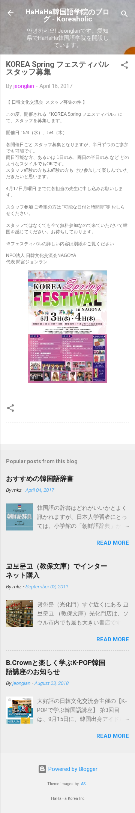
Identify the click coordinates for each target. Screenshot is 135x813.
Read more (112, 542)
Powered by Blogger (72, 769)
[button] (124, 66)
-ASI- (84, 783)
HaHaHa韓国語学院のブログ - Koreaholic (68, 15)
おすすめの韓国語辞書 (40, 478)
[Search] (124, 15)
